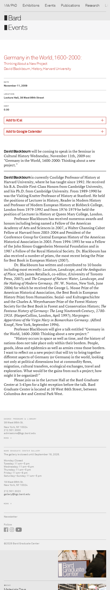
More (6, 438)
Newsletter (10, 516)
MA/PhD (10, 5)
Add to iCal (14, 120)
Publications (70, 5)
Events (50, 5)
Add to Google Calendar (24, 131)
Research (92, 5)
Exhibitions (31, 5)
